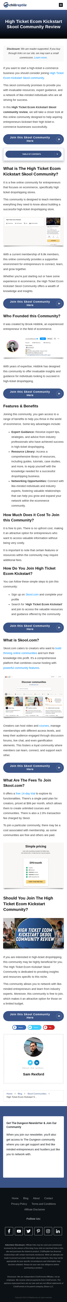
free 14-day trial (25, 793)
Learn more (40, 57)
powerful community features (21, 667)
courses (44, 725)
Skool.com (32, 594)
